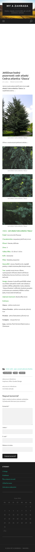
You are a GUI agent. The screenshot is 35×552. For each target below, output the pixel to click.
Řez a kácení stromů (8, 479)
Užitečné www (7, 483)
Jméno (4, 427)
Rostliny (30, 369)
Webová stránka (7, 445)
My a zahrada (17, 5)
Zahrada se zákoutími (9, 487)
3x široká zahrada (9, 388)
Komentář (5, 406)
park (15, 373)
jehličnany (7, 373)
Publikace (5, 475)
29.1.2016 (5, 82)
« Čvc (4, 531)
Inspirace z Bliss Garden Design (12, 380)
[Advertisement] (17, 51)
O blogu (5, 471)
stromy (22, 373)
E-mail (4, 436)
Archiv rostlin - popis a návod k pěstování (17, 369)
